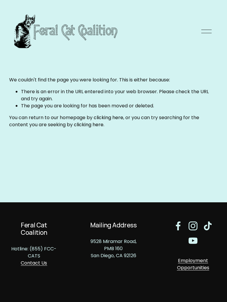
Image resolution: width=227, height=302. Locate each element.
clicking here (108, 117)
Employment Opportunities (193, 264)
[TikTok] (208, 226)
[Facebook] (178, 226)
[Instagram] (193, 226)
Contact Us (34, 263)
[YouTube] (193, 240)
